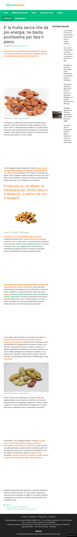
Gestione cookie (72, 535)
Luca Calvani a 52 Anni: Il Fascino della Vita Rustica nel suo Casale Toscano (68, 37)
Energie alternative (20, 13)
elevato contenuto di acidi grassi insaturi (25, 244)
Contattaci (52, 527)
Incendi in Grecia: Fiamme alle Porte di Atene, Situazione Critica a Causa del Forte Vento (68, 133)
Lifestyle (7, 18)
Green (33, 13)
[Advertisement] (26, 73)
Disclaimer (52, 517)
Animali (60, 13)
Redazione (32, 517)
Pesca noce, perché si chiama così (17, 507)
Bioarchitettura (46, 13)
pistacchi (14, 294)
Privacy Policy (42, 517)
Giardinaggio (20, 18)
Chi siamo (24, 517)
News (6, 13)
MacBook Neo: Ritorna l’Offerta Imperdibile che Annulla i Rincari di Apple (68, 114)
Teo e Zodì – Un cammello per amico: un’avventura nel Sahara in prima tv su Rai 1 (68, 54)
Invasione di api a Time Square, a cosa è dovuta (21, 509)
